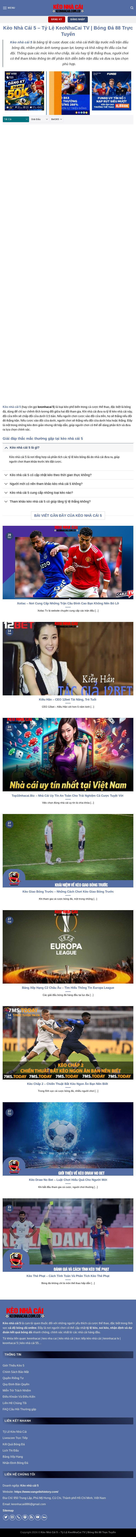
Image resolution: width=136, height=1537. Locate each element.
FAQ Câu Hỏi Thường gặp (19, 1409)
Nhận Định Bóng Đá (15, 1462)
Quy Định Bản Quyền (16, 1384)
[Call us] (19, 1517)
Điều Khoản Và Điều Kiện (19, 1396)
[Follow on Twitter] (6, 1517)
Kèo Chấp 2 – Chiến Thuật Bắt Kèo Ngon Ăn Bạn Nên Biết (68, 1084)
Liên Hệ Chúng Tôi (15, 1403)
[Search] (132, 7)
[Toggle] (6, 447)
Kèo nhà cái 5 (12, 1323)
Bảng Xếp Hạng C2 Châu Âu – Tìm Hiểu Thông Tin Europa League (68, 987)
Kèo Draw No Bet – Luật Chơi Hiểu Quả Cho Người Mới (68, 1180)
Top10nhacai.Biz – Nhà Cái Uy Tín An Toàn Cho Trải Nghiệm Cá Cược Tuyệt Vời (68, 795)
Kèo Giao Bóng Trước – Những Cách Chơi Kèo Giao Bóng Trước (68, 891)
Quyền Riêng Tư (13, 1378)
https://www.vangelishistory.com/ (36, 1491)
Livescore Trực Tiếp (15, 1437)
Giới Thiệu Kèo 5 (13, 1365)
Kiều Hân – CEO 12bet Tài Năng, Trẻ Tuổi (68, 699)
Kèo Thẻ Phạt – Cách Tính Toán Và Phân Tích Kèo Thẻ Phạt (68, 1276)
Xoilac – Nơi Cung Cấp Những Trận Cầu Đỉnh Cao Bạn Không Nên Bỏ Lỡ (68, 603)
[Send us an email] (12, 1517)
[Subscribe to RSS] (31, 1517)
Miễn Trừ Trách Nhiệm (17, 1390)
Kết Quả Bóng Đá (14, 1444)
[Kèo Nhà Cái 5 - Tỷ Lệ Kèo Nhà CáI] (68, 8)
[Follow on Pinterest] (25, 1517)
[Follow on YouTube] (38, 1517)
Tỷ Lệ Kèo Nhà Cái (15, 1431)
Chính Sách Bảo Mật (16, 1371)
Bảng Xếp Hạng (13, 1456)
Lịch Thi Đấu (11, 1450)
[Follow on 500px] (44, 1517)
